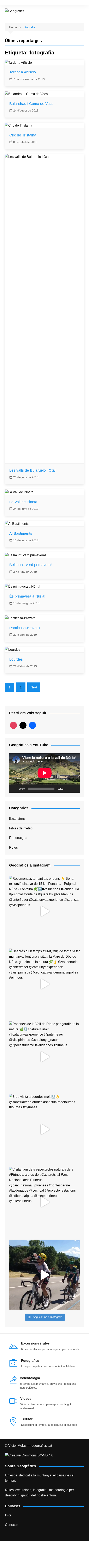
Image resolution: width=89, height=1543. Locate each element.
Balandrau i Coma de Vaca (31, 104)
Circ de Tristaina (22, 135)
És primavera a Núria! (27, 596)
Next (34, 687)
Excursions (17, 818)
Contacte (11, 1525)
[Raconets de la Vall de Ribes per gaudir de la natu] (44, 1056)
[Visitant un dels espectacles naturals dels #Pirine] (44, 1202)
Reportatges (18, 838)
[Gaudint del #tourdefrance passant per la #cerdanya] (44, 1275)
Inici (8, 1515)
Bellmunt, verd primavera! (30, 565)
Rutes (13, 847)
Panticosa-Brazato (24, 628)
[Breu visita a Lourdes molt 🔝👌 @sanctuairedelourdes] (44, 1129)
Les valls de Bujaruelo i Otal (32, 470)
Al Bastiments (20, 533)
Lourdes (16, 659)
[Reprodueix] (14, 789)
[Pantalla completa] (74, 789)
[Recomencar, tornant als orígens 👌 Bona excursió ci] (44, 911)
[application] (44, 773)
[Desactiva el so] (68, 789)
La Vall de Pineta (23, 502)
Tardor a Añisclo (22, 72)
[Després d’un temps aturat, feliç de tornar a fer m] (44, 984)
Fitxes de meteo (20, 828)
